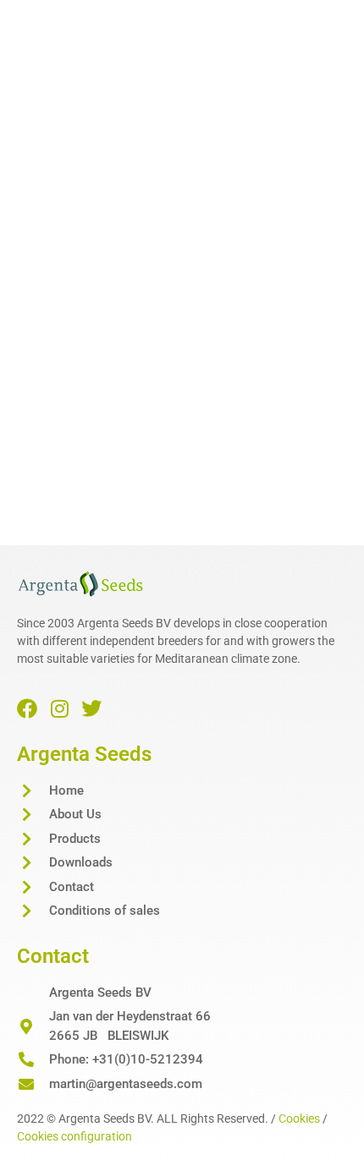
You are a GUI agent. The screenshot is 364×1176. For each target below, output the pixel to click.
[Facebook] (27, 708)
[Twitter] (91, 708)
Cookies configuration (74, 1136)
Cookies (299, 1118)
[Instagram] (59, 708)
